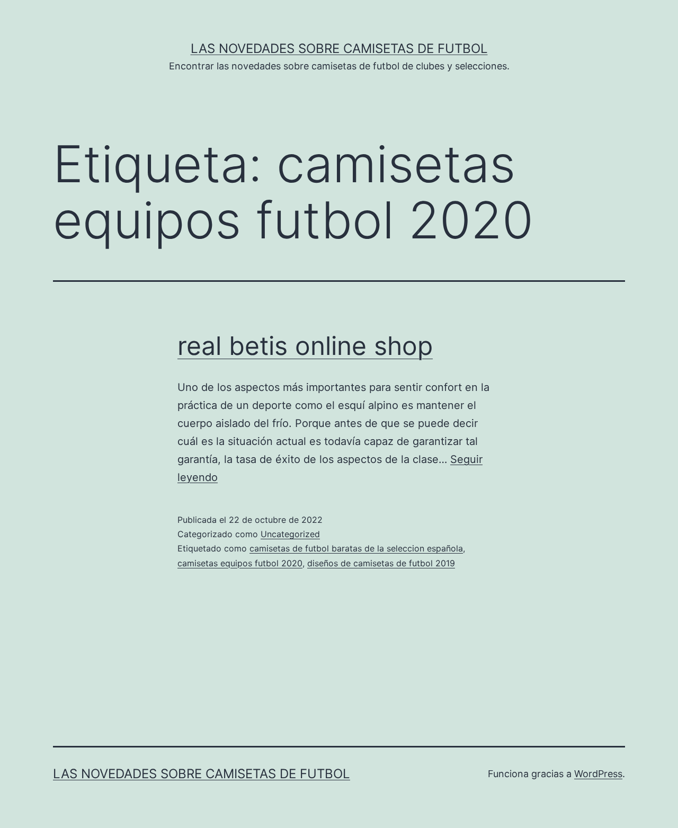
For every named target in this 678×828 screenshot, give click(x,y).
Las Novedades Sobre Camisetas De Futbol (339, 48)
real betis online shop (305, 345)
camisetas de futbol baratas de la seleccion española (356, 548)
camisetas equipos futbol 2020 (239, 563)
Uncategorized (290, 534)
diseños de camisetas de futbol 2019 (381, 563)
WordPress (598, 773)
